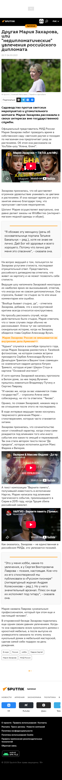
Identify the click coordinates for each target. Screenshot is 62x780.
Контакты (42, 722)
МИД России (25, 658)
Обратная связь (9, 745)
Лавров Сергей (36, 652)
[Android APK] (10, 754)
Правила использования (24, 722)
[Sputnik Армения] (9, 22)
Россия (15, 652)
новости (7, 697)
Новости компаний (35, 726)
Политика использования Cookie (17, 734)
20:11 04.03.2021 (10, 55)
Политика (50, 697)
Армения (20, 697)
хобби (24, 652)
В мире (6, 652)
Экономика (34, 697)
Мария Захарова (9, 658)
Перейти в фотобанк (37, 94)
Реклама (6, 726)
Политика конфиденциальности (17, 730)
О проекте (7, 722)
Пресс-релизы (18, 726)
